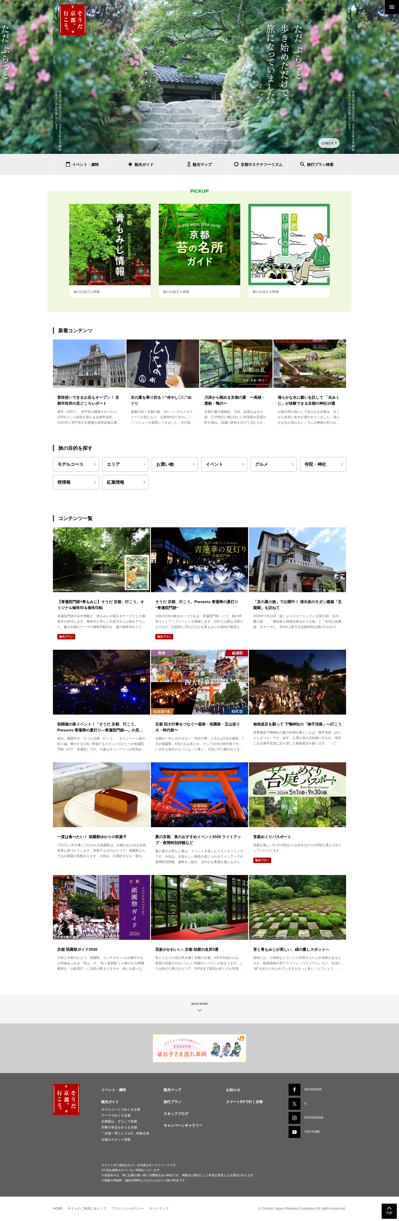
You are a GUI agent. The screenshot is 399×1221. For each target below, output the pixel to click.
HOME (58, 1208)
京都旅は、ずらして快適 (119, 1121)
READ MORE (199, 1003)
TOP (389, 1213)
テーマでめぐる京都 (116, 1115)
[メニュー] (392, 7)
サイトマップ (159, 1208)
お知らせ (233, 1090)
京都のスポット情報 (116, 1139)
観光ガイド (110, 1102)
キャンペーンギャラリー (183, 1125)
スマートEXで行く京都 (244, 1102)
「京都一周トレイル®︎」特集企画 (125, 1133)
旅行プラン (172, 1102)
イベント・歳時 (113, 1090)
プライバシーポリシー (128, 1208)
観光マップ (172, 1090)
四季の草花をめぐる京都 (119, 1127)
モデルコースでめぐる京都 (120, 1109)
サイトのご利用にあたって (87, 1208)
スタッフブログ (176, 1114)
